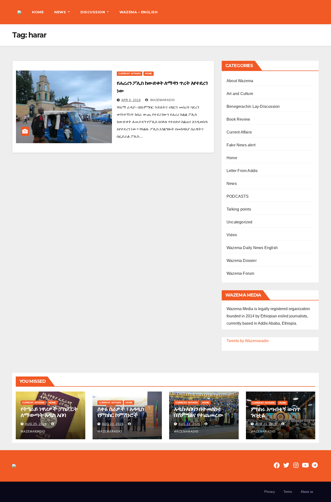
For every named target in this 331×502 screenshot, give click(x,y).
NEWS (60, 12)
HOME (38, 12)
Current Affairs (129, 73)
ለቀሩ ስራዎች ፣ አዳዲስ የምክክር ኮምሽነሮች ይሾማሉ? (120, 414)
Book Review (238, 119)
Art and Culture (240, 94)
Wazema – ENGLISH (138, 12)
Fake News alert (241, 145)
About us (307, 492)
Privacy (269, 492)
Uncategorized (239, 222)
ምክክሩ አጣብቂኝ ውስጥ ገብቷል (275, 412)
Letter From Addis (242, 171)
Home (148, 73)
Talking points (239, 209)
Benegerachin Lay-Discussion (253, 106)
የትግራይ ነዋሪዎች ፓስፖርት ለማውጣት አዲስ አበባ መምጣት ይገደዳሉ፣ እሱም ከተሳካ (49, 418)
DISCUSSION (93, 12)
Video (232, 235)
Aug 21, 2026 (266, 424)
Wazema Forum (240, 273)
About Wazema (240, 81)
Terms (288, 492)
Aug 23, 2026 (113, 424)
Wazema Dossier (242, 261)
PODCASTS (238, 196)
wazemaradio (162, 100)
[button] (315, 12)
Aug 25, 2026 (36, 424)
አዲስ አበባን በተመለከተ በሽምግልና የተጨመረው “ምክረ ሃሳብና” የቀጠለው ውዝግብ (200, 418)
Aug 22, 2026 (189, 424)
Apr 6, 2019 (131, 100)
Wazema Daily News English (252, 248)
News (232, 183)
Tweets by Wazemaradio (248, 341)
